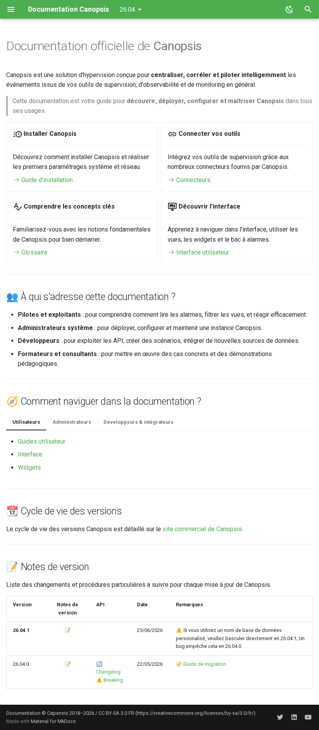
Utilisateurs (26, 422)
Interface (30, 454)
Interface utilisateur (202, 252)
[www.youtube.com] (308, 717)
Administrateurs (72, 422)
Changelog (108, 672)
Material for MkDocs (53, 721)
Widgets (29, 467)
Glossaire (33, 252)
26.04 (127, 9)
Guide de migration (204, 664)
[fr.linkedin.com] (294, 717)
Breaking (113, 680)
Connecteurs (192, 180)
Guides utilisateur (41, 441)
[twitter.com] (280, 717)
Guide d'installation (46, 180)
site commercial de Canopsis (202, 529)
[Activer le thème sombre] (289, 9)
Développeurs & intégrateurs (138, 422)
